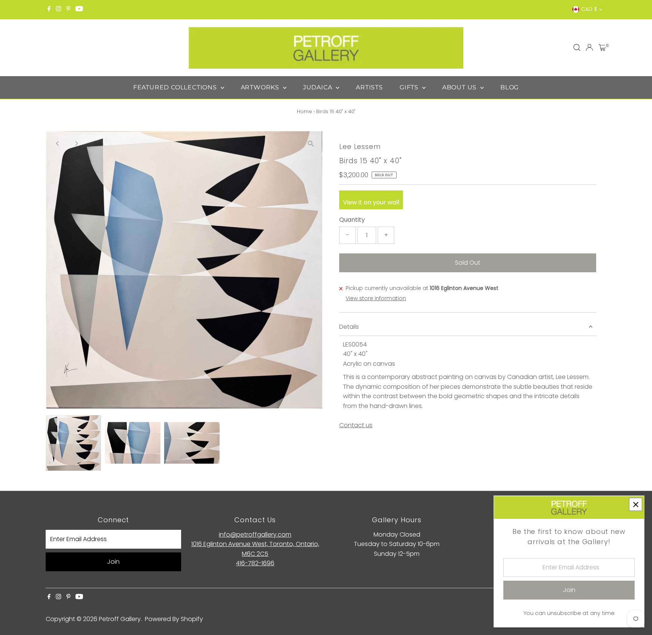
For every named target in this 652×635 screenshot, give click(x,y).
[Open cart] (602, 47)
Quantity (352, 219)
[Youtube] (79, 9)
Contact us (355, 425)
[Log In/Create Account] (589, 47)
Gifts (410, 87)
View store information (376, 298)
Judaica (318, 87)
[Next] (76, 143)
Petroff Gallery (120, 619)
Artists (369, 87)
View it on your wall (371, 202)
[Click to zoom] (310, 143)
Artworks (261, 87)
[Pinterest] (68, 9)
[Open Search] (577, 47)
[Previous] (57, 143)
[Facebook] (49, 9)
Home (304, 111)
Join (113, 561)
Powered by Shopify (174, 619)
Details (349, 326)
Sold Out (467, 262)
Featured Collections (176, 87)
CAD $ (589, 9)
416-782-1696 (255, 563)
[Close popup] (635, 504)
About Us (460, 87)
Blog (509, 87)
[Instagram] (58, 9)
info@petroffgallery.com (255, 534)
